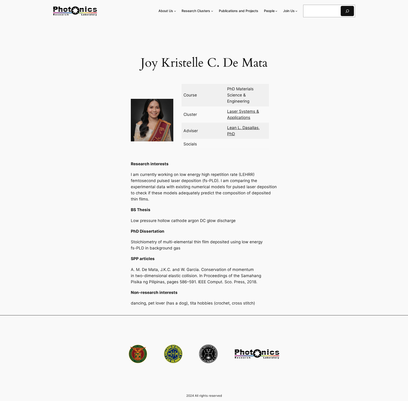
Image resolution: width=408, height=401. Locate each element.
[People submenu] (276, 11)
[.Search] (347, 11)
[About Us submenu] (175, 11)
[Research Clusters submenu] (212, 11)
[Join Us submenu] (296, 11)
